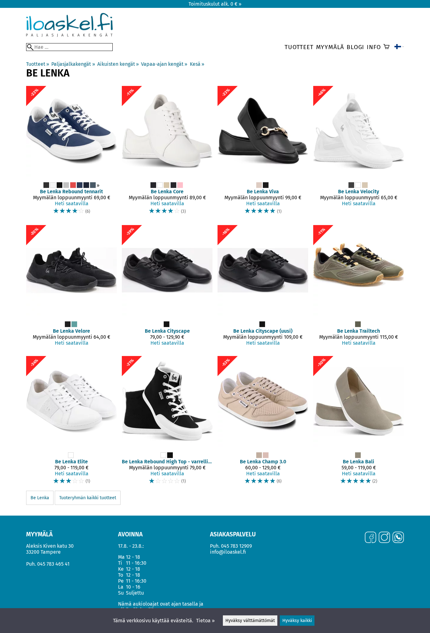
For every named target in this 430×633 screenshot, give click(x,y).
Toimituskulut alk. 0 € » (215, 4)
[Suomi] (399, 47)
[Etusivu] (69, 35)
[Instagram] (384, 538)
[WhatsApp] (398, 538)
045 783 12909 (236, 546)
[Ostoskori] (386, 47)
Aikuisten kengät (118, 64)
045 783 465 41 (53, 564)
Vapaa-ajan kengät (164, 64)
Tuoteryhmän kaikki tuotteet (87, 497)
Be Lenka (40, 497)
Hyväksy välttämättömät (250, 620)
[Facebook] (370, 538)
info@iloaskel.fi (228, 552)
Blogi (355, 47)
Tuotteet (299, 47)
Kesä (197, 64)
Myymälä (330, 47)
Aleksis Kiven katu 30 (50, 546)
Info (374, 47)
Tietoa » (205, 621)
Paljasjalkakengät (73, 64)
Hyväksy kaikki (297, 620)
